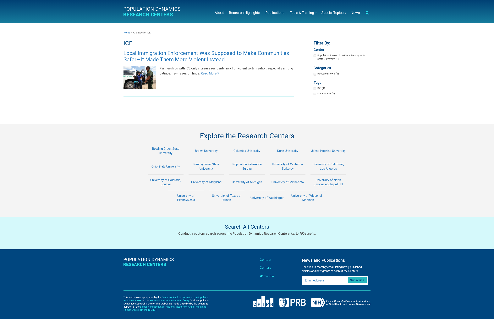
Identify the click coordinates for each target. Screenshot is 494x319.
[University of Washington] (267, 203)
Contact (265, 260)
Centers (265, 267)
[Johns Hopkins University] (328, 156)
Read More (209, 73)
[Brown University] (206, 156)
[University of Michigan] (247, 187)
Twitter (269, 276)
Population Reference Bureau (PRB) (169, 300)
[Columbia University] (247, 156)
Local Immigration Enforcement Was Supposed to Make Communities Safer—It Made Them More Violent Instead (206, 56)
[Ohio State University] (166, 172)
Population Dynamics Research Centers (152, 12)
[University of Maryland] (206, 187)
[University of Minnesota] (288, 187)
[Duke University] (288, 156)
